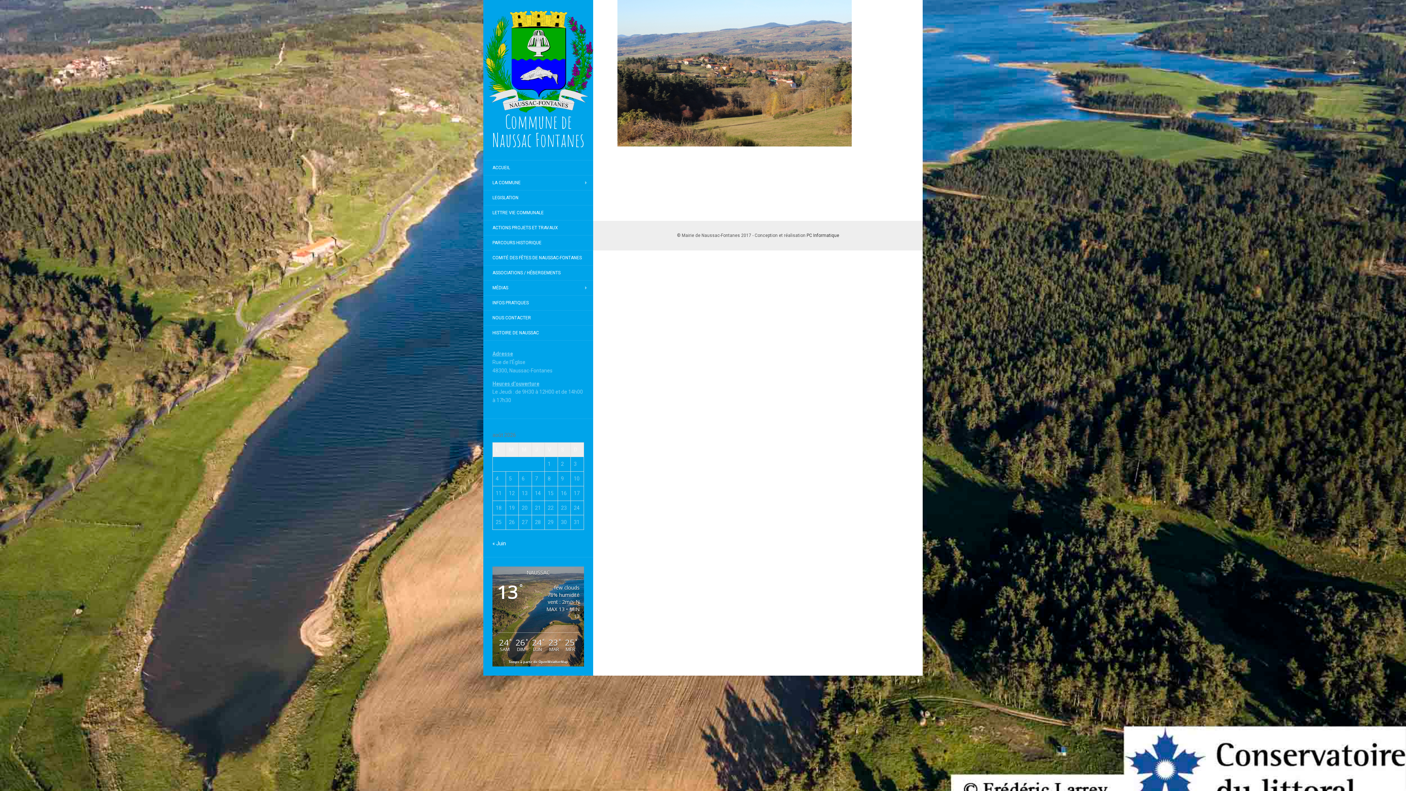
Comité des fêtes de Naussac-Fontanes (537, 257)
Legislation (505, 197)
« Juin (499, 543)
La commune (506, 182)
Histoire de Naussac (515, 332)
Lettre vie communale (518, 212)
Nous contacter (511, 317)
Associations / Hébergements (526, 272)
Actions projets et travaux (525, 227)
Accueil (501, 167)
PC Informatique (823, 235)
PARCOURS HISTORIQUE (517, 242)
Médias (500, 287)
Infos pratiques (510, 302)
